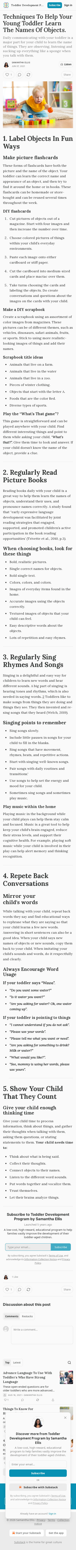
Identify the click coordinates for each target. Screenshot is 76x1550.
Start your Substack (28, 1533)
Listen (68, 64)
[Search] (69, 1362)
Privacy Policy (40, 1503)
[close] (65, 1418)
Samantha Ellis (21, 62)
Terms (51, 1520)
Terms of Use (58, 1495)
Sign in (68, 5)
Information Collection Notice (49, 1499)
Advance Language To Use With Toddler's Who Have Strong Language (27, 1377)
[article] (38, 1386)
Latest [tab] (17, 1362)
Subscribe (55, 5)
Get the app (56, 1533)
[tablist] (19, 1316)
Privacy (41, 1520)
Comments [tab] (11, 1316)
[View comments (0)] (19, 74)
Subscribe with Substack (41, 1487)
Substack (19, 1542)
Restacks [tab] (27, 1316)
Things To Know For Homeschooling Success (21, 1411)
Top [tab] (7, 1362)
